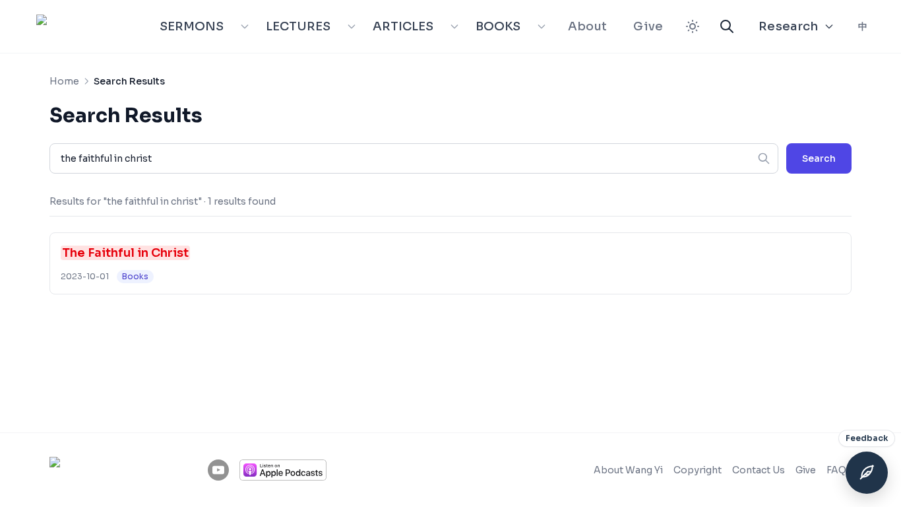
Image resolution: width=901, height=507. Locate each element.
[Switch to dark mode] (692, 26)
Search (819, 158)
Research (789, 26)
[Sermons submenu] (245, 26)
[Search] (727, 26)
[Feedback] (867, 473)
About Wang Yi (628, 470)
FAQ (836, 470)
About (587, 26)
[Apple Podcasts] (282, 470)
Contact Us (758, 470)
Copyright (697, 470)
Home (64, 81)
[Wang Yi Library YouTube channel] (218, 470)
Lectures (298, 26)
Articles (403, 26)
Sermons (192, 26)
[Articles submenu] (454, 26)
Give (648, 26)
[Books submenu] (541, 26)
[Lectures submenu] (351, 26)
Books (498, 26)
